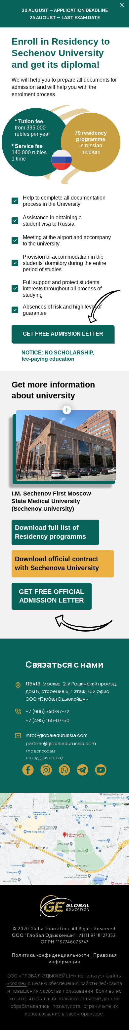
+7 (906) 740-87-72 (47, 711)
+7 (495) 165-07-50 (47, 720)
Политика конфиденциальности (50, 956)
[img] (64, 839)
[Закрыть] (122, 5)
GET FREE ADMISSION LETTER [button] (63, 334)
